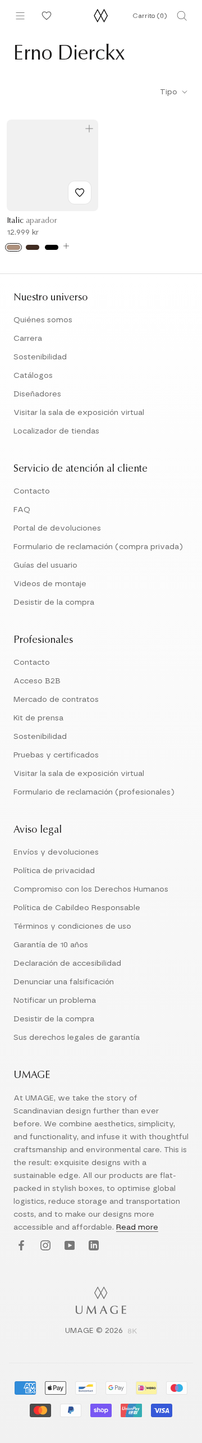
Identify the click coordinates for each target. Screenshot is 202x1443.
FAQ (21, 510)
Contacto (31, 491)
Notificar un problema (54, 1000)
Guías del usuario (45, 565)
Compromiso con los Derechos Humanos (90, 889)
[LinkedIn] (92, 1246)
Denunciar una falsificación (63, 982)
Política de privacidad (54, 871)
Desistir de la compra (53, 602)
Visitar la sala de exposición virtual (78, 413)
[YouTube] (68, 1246)
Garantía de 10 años (50, 945)
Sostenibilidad (40, 357)
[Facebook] (19, 1246)
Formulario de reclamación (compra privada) (98, 547)
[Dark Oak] (32, 247)
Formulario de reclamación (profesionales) (94, 792)
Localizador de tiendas (56, 431)
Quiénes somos (42, 320)
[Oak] (13, 247)
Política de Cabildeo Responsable (76, 908)
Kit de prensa (38, 718)
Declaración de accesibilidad (67, 963)
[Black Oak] (51, 247)
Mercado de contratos (56, 700)
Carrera (27, 339)
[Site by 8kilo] (132, 1331)
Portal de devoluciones (57, 528)
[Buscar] (182, 16)
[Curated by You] (45, 16)
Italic (32, 221)
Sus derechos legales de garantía (76, 1038)
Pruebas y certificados (56, 755)
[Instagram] (44, 1246)
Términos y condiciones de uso (72, 926)
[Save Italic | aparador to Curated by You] (79, 192)
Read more (137, 1227)
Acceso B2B (37, 681)
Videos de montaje (49, 584)
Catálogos (33, 376)
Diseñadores (37, 394)
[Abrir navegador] (20, 16)
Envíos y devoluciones (56, 852)
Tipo (170, 92)
